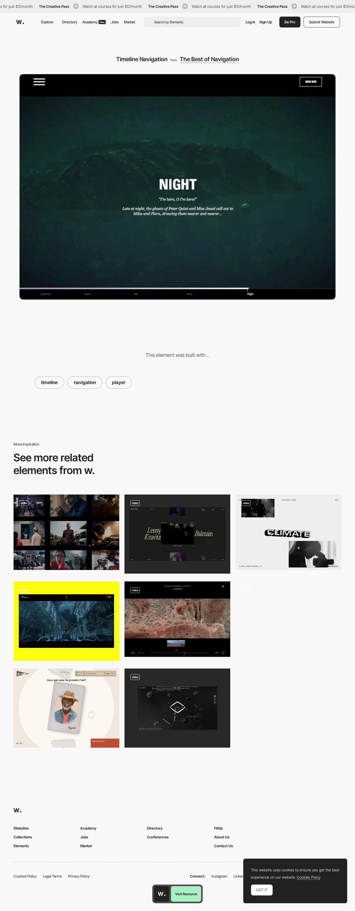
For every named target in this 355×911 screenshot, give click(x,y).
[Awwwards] (20, 22)
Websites (21, 828)
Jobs (115, 22)
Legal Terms (52, 876)
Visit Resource (186, 894)
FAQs (218, 828)
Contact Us (223, 846)
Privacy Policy (79, 876)
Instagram (219, 876)
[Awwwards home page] (161, 894)
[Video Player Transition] (177, 708)
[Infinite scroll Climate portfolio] (288, 532)
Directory (69, 22)
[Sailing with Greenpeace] (288, 619)
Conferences (158, 837)
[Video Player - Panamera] (177, 619)
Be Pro (290, 22)
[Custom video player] (66, 620)
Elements (21, 846)
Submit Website (321, 22)
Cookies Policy (25, 876)
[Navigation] (66, 708)
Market (129, 22)
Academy (93, 22)
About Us (221, 837)
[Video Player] (177, 534)
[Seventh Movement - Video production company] (66, 532)
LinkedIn (240, 876)
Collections (23, 837)
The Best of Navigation (209, 59)
